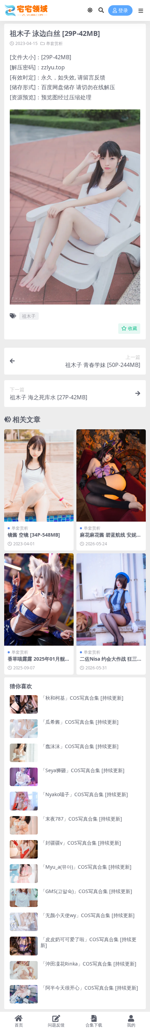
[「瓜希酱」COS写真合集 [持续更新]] (24, 728)
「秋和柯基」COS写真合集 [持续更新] (81, 697)
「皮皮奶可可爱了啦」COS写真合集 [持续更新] (88, 942)
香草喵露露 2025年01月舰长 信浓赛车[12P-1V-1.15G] (39, 661)
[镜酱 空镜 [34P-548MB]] (39, 475)
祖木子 (29, 316)
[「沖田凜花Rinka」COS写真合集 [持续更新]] (24, 970)
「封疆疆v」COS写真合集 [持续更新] (80, 842)
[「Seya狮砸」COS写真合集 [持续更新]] (24, 777)
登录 (123, 10)
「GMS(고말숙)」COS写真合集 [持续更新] (86, 891)
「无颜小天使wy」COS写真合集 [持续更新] (87, 915)
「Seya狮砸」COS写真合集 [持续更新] (82, 770)
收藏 (132, 328)
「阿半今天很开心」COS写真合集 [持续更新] (89, 987)
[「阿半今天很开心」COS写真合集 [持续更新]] (24, 994)
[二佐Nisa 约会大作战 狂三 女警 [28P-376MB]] (111, 599)
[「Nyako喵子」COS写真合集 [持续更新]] (24, 801)
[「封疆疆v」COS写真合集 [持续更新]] (24, 849)
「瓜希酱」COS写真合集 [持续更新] (79, 721)
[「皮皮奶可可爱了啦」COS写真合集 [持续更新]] (24, 946)
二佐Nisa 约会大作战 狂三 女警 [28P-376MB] (108, 661)
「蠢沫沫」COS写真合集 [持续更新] (79, 746)
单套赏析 (54, 43)
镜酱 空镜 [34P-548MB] (34, 534)
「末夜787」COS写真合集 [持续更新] (81, 818)
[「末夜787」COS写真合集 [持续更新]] (24, 825)
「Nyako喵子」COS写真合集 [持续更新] (84, 794)
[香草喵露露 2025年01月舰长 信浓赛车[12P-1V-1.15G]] (39, 599)
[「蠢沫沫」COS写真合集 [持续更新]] (24, 753)
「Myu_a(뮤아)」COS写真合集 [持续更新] (86, 866)
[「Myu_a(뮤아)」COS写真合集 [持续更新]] (24, 873)
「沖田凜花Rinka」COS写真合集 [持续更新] (88, 963)
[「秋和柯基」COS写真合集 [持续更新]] (24, 704)
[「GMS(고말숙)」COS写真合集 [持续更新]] (24, 898)
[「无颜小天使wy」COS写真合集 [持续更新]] (24, 922)
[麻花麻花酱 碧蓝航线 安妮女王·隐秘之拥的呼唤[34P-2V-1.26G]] (111, 475)
